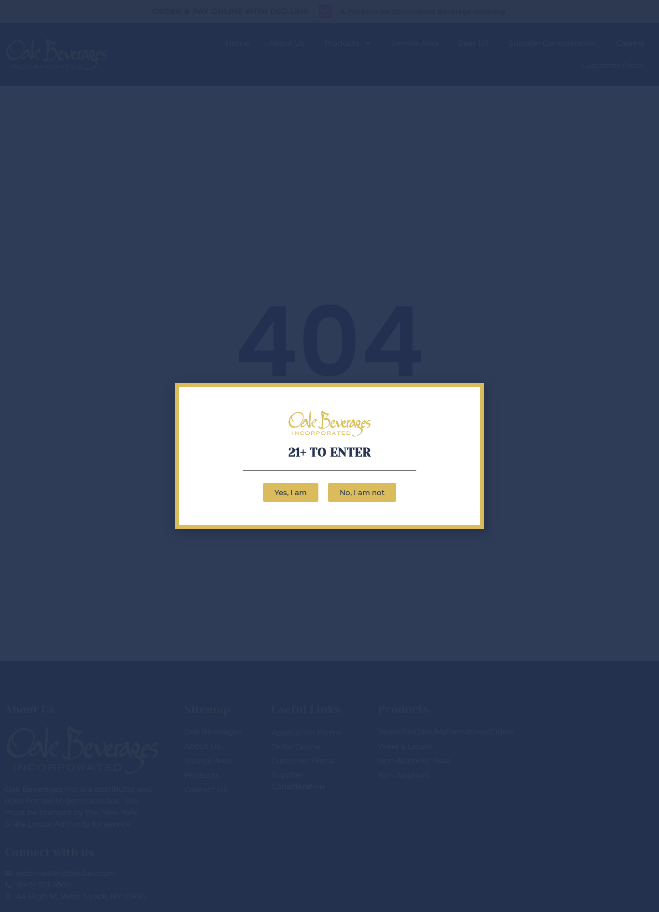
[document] (329, 456)
